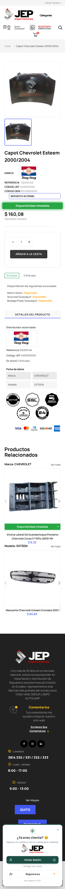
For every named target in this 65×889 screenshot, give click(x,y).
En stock (12, 275)
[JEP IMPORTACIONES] (19, 14)
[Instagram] (32, 743)
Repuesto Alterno (22, 196)
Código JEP (12, 186)
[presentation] (6, 501)
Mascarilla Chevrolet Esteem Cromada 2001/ (32, 610)
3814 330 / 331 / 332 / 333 (28, 757)
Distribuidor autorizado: (21, 327)
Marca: (9, 173)
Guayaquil (19, 29)
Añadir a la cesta (29, 254)
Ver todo (55, 464)
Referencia (12, 182)
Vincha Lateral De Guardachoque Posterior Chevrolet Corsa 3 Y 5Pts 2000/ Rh (32, 536)
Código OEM (12, 191)
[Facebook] (24, 743)
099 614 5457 (44, 29)
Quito (17, 27)
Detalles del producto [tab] (32, 314)
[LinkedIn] (41, 743)
